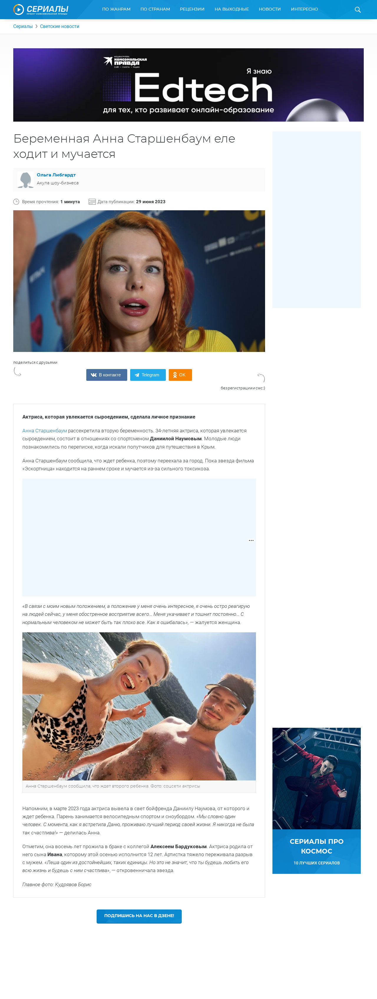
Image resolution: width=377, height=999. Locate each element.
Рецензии (192, 9)
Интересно (304, 9)
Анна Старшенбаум (44, 431)
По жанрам (116, 9)
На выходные (232, 9)
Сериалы (23, 26)
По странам (155, 9)
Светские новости (59, 26)
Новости (270, 9)
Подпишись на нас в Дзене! (139, 916)
